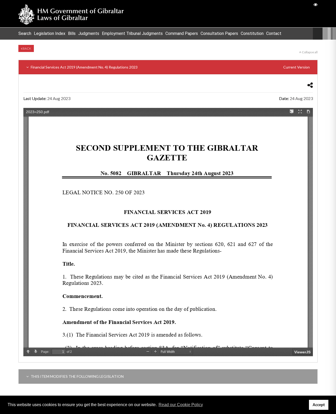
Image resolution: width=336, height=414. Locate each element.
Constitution (252, 33)
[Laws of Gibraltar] (71, 13)
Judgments (88, 33)
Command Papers (181, 33)
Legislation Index (49, 33)
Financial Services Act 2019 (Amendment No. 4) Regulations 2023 (170, 67)
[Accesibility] (315, 4)
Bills (72, 33)
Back (26, 48)
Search (24, 33)
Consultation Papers (219, 33)
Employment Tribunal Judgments (132, 33)
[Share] (310, 85)
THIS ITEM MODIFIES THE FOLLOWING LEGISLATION (77, 376)
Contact (273, 33)
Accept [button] (319, 404)
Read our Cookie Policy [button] (181, 404)
